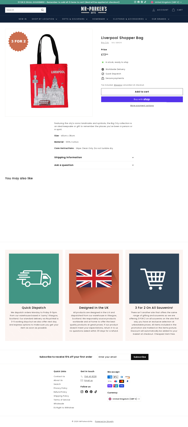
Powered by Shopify (104, 421)
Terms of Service (62, 400)
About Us (58, 380)
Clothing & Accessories (129, 19)
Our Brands (159, 19)
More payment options (142, 105)
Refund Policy (60, 392)
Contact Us (59, 376)
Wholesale (59, 403)
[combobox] (25, 10)
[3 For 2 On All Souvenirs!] (154, 279)
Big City (105, 42)
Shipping (118, 85)
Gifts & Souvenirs (73, 19)
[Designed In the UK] (94, 279)
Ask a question (64, 165)
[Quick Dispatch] (34, 279)
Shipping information (68, 157)
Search (57, 384)
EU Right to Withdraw (64, 407)
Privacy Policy (60, 388)
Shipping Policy (61, 396)
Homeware (99, 19)
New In (23, 19)
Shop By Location (43, 19)
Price (104, 49)
